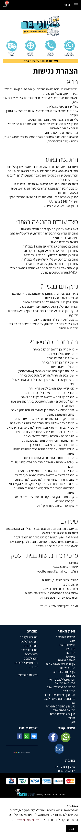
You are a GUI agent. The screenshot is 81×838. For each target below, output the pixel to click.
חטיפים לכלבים (29, 642)
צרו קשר (70, 649)
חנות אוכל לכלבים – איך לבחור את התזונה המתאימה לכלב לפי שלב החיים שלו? (61, 685)
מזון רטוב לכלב (29, 650)
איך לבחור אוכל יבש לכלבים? (64, 674)
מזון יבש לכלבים (29, 637)
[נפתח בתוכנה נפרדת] (50, 48)
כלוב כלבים (31, 654)
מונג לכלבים (31, 658)
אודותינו (70, 652)
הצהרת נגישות (66, 660)
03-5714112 (66, 771)
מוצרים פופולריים (65, 637)
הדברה (33, 667)
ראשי (72, 641)
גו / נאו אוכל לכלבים (26, 663)
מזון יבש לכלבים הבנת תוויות (62, 716)
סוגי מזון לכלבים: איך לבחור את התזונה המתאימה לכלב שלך (59, 698)
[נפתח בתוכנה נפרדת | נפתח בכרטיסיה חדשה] (59, 749)
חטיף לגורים (31, 646)
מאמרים (70, 656)
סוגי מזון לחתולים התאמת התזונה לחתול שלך (60, 708)
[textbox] (40, 61)
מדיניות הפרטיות (28, 675)
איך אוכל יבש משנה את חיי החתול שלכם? (60, 666)
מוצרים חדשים (67, 645)
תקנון (72, 722)
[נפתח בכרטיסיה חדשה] (53, 737)
